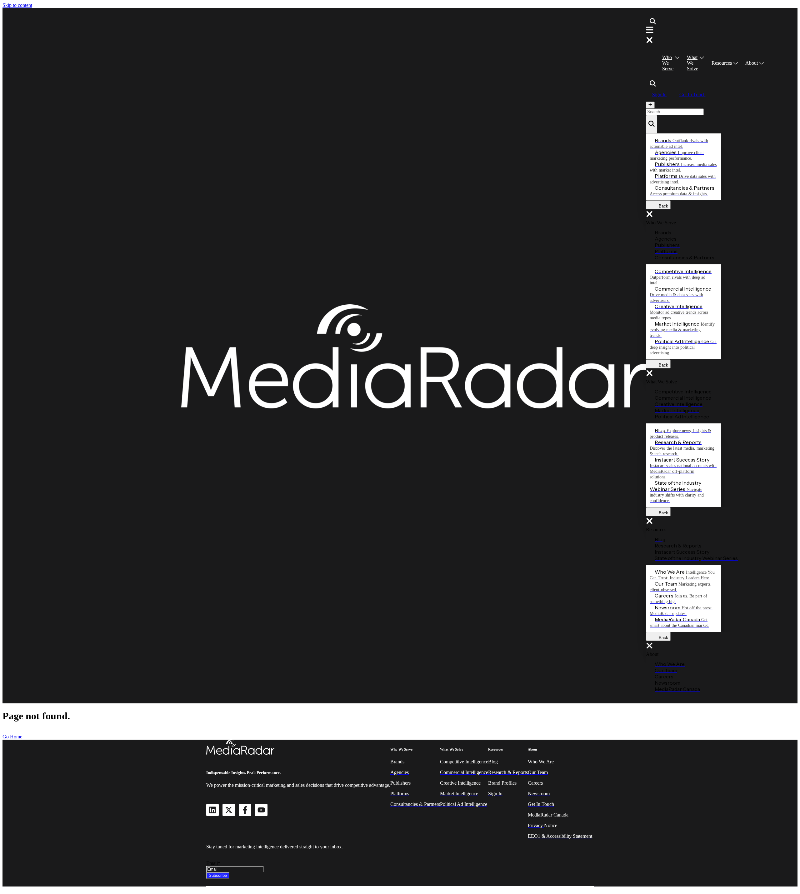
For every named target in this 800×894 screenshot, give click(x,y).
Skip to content (17, 5)
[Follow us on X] (228, 810)
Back (661, 206)
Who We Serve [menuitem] (667, 63)
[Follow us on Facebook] (245, 810)
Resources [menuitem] (722, 63)
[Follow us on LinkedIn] (212, 810)
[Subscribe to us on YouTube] (261, 810)
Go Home (12, 736)
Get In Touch (692, 94)
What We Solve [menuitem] (692, 63)
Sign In (659, 94)
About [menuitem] (751, 63)
